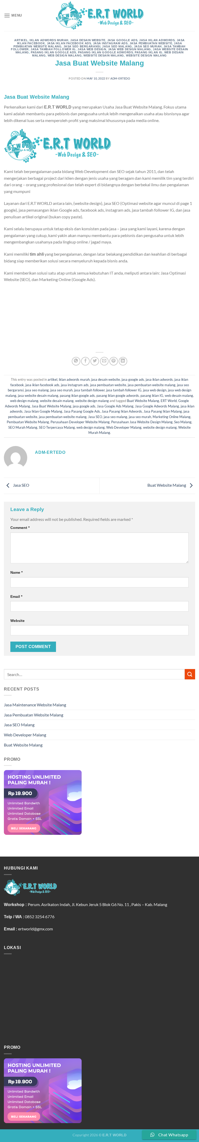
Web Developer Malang (123, 427)
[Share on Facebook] (85, 361)
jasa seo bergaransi (82, 46)
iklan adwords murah (49, 40)
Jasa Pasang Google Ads (82, 411)
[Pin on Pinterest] (113, 361)
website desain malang (103, 55)
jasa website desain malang (38, 395)
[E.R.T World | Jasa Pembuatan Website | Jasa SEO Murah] (99, 15)
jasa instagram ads (110, 43)
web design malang (65, 55)
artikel (21, 40)
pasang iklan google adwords (105, 52)
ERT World (169, 401)
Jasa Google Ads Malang (115, 406)
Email (16, 596)
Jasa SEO (95, 417)
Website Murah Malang (125, 336)
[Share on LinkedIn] (123, 361)
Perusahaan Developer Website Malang (80, 422)
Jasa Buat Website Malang (51, 406)
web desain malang (179, 395)
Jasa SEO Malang (19, 724)
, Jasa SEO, (155, 336)
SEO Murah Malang (22, 427)
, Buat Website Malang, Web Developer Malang (75, 343)
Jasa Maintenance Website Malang (35, 704)
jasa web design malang (129, 49)
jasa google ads (122, 40)
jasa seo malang (117, 46)
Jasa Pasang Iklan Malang (163, 411)
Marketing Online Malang (171, 417)
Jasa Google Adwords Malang (157, 406)
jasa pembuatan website (151, 43)
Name (16, 572)
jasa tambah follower (89, 390)
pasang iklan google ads (53, 52)
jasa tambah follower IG (53, 49)
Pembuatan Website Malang (76, 336)
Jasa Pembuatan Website (26, 303)
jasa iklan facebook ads (69, 43)
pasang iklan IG (148, 52)
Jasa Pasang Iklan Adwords (122, 411)
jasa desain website (87, 40)
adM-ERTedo (120, 78)
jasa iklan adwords (157, 40)
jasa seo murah (148, 46)
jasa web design (91, 49)
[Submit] (190, 674)
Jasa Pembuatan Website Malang (33, 714)
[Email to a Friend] (104, 361)
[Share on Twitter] (94, 361)
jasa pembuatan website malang (151, 385)
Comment (20, 528)
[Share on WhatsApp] (76, 361)
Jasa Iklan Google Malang (43, 411)
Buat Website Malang (143, 401)
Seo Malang (182, 422)
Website (17, 621)
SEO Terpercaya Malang (57, 427)
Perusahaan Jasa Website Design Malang (142, 422)
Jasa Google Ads (96, 303)
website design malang (146, 55)
